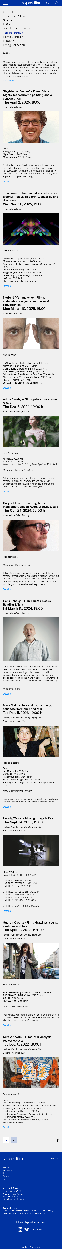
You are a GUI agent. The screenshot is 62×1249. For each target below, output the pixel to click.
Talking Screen (13, 32)
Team (5, 1173)
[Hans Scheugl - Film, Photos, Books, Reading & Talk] (31, 639)
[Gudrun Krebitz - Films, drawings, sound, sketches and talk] (31, 961)
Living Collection (14, 45)
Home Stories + (13, 36)
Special (7, 20)
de (47, 3)
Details (7, 181)
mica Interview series (17, 28)
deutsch (55, 1158)
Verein (6, 1167)
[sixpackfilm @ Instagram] (20, 1229)
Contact (6, 1176)
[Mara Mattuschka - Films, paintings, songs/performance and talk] (31, 741)
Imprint (6, 1179)
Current (8, 12)
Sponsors (7, 1170)
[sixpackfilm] (31, 4)
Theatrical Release (15, 16)
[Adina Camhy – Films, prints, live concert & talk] (31, 431)
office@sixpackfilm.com (13, 1199)
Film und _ (9, 41)
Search (7, 52)
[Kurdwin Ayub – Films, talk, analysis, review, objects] (31, 1072)
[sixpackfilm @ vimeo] (27, 1229)
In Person (9, 24)
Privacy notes (36, 1247)
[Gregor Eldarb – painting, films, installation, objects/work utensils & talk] (31, 535)
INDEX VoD (37, 1229)
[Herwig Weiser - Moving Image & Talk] (31, 850)
